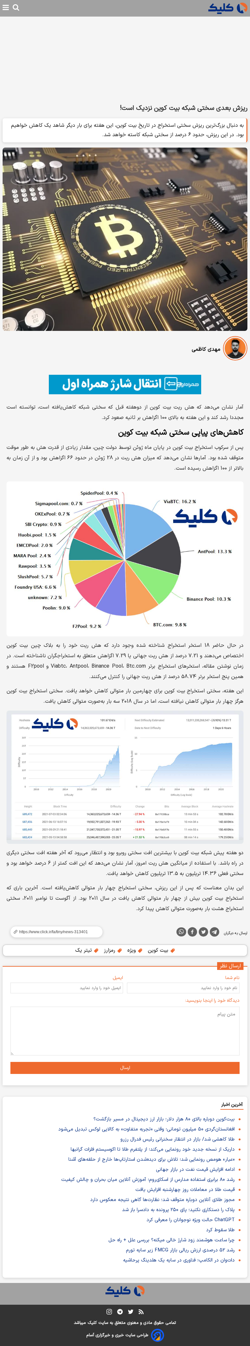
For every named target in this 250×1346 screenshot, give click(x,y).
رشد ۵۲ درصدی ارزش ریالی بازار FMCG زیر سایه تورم (180, 1250)
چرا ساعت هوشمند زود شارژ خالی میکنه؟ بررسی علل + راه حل (171, 1240)
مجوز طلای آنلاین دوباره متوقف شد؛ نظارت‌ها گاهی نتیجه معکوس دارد (162, 1200)
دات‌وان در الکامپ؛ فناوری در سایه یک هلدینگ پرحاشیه (179, 1260)
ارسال (125, 1068)
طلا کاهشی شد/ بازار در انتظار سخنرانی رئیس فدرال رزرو (177, 1139)
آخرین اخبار (232, 1104)
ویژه (132, 950)
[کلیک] (227, 8)
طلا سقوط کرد (220, 1230)
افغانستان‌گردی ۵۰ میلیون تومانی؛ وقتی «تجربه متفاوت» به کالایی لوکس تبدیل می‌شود (146, 1129)
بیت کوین (159, 950)
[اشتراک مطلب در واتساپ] (181, 931)
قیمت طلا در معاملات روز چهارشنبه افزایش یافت (185, 1190)
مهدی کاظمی (206, 349)
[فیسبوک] (192, 933)
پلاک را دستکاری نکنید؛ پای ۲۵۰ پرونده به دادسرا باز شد (178, 1210)
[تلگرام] (214, 933)
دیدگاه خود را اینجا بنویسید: (212, 1000)
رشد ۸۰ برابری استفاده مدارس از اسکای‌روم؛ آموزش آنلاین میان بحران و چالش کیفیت (148, 1179)
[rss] (141, 1313)
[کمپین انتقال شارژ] (125, 384)
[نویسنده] (235, 349)
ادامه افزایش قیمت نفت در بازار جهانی (195, 1169)
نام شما (232, 977)
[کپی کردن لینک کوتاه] (54, 932)
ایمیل (118, 977)
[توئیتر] (203, 933)
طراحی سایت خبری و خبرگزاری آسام (117, 1335)
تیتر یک (84, 950)
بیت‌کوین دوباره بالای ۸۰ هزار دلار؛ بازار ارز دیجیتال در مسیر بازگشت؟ (164, 1119)
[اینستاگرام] (109, 1313)
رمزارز (110, 950)
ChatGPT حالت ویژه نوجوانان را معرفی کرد (190, 1220)
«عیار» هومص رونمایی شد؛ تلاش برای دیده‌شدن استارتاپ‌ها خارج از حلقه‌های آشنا (151, 1159)
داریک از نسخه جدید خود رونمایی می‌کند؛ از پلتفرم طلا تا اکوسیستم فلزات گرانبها (153, 1149)
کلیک (92, 1323)
